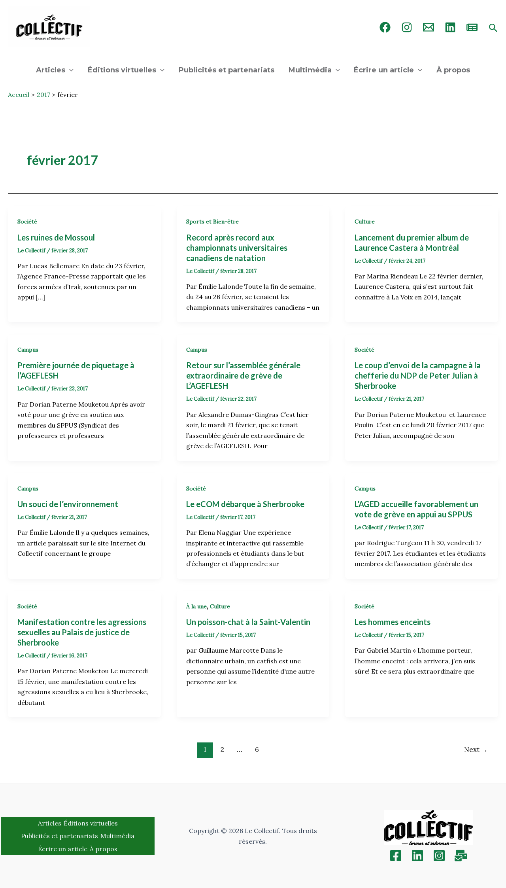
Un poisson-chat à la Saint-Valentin (248, 622)
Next (476, 749)
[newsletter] (472, 27)
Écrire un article (384, 70)
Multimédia (310, 70)
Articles (50, 70)
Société (27, 221)
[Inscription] (461, 855)
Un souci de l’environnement (67, 504)
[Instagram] (406, 27)
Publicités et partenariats (226, 70)
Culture (365, 221)
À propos (453, 70)
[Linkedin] (417, 855)
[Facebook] (385, 27)
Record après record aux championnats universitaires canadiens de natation (236, 248)
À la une (196, 606)
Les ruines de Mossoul (56, 237)
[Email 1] (428, 27)
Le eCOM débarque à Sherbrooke (245, 504)
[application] (69, 70)
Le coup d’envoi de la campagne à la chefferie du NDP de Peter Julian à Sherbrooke (418, 375)
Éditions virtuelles (122, 70)
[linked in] (450, 27)
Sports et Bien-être (212, 221)
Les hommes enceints (392, 622)
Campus (27, 349)
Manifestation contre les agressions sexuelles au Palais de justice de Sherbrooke (81, 632)
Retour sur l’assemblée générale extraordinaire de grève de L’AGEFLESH (243, 375)
